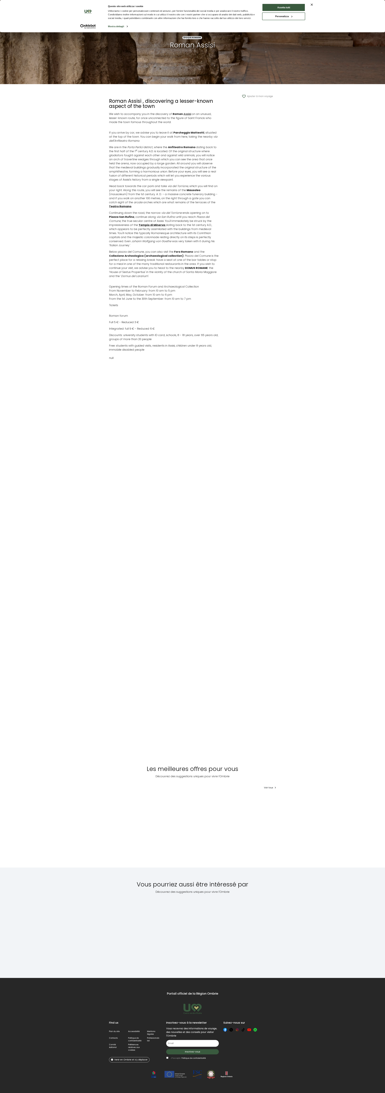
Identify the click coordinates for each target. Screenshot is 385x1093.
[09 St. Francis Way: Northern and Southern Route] (150, 934)
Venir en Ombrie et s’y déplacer (131, 1059)
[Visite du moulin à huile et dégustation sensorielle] (122, 830)
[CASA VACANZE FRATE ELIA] (231, 830)
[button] (134, 1047)
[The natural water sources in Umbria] (122, 934)
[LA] (175, 830)
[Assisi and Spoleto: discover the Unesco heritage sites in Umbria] (201, 934)
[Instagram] (237, 1030)
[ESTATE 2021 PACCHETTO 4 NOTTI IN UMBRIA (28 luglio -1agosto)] (283, 830)
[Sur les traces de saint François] (256, 830)
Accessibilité (134, 1031)
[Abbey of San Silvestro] (174, 934)
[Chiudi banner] (312, 5)
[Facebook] (225, 1030)
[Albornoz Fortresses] (231, 934)
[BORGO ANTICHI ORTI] (310, 830)
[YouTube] (249, 1030)
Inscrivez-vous (192, 1051)
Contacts (113, 1038)
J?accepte (188, 1058)
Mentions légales (151, 1032)
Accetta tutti (283, 7)
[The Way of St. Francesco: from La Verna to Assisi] (203, 830)
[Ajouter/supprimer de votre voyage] (133, 797)
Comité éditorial (113, 1046)
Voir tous (269, 787)
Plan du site (114, 1031)
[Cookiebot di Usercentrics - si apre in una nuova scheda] (88, 26)
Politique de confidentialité (134, 1039)
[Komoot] (255, 1030)
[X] (231, 1030)
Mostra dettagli (116, 26)
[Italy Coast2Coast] (262, 934)
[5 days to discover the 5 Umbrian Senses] (150, 830)
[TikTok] (243, 1030)
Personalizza (282, 16)
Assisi (187, 114)
